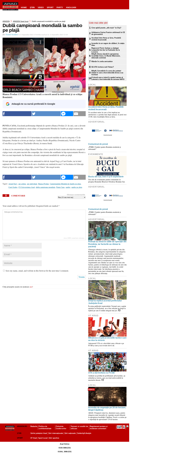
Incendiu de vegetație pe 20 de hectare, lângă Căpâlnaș (107, 408)
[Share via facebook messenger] (67, 113)
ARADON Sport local (20, 21)
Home (24, 7)
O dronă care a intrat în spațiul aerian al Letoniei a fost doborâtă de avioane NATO (107, 78)
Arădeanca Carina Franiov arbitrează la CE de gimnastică (108, 33)
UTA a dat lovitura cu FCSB (101, 373)
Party (60, 7)
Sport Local (42, 438)
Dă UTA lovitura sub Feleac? (102, 67)
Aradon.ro (22, 426)
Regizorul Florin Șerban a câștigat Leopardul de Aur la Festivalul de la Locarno (105, 50)
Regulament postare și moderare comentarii (99, 427)
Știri (19, 433)
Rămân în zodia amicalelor (102, 61)
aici (31, 287)
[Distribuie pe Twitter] (46, 113)
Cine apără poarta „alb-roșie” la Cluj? (106, 28)
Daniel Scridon (12, 34)
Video (41, 7)
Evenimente (95, 154)
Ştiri (32, 7)
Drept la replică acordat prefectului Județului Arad (105, 302)
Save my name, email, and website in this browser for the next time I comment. (37, 270)
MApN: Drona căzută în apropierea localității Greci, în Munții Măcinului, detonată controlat (105, 56)
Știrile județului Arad (38, 433)
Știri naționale (70, 433)
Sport (50, 7)
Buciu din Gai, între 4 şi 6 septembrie (106, 176)
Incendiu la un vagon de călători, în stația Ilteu (107, 44)
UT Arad (93, 315)
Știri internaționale (55, 433)
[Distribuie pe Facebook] (17, 113)
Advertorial (96, 122)
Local (92, 85)
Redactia (33, 426)
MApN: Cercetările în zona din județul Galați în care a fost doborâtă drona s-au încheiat (107, 73)
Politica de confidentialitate (45, 427)
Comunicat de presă (98, 144)
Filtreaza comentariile (76, 195)
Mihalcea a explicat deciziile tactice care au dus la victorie (107, 339)
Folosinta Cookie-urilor (61, 427)
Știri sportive (54, 438)
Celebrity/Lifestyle (84, 433)
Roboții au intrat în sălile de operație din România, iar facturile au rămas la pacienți (107, 243)
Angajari (71, 7)
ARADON (6, 21)
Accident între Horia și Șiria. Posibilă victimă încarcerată (106, 39)
